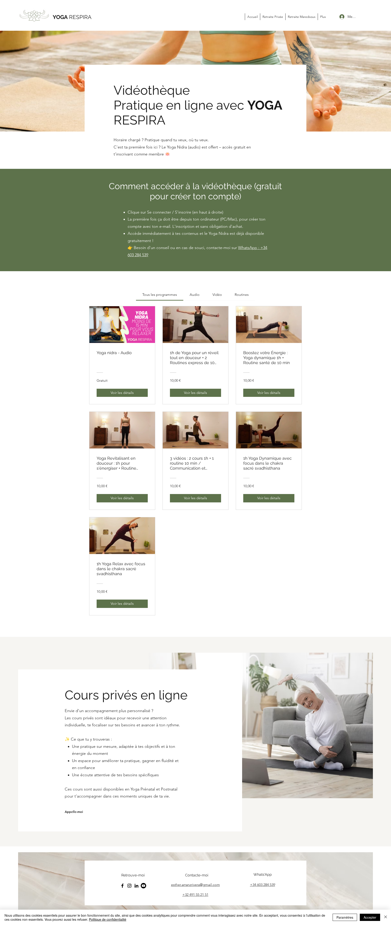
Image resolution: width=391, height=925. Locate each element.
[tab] (159, 295)
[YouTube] (143, 885)
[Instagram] (129, 885)
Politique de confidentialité (107, 919)
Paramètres (344, 917)
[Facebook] (122, 885)
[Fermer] (385, 917)
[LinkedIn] (136, 885)
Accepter (370, 917)
